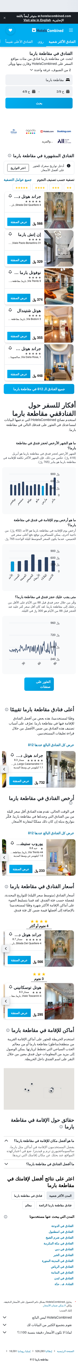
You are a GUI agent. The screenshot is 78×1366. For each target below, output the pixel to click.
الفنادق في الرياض (62, 1266)
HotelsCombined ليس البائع (52, 1317)
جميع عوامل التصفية (18, 179)
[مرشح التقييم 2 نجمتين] (69, 188)
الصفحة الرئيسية (65, 1351)
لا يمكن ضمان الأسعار (54, 1305)
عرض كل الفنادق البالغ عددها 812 (51, 744)
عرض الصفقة (19, 222)
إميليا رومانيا (24, 1351)
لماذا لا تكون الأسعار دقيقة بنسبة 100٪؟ (44, 1332)
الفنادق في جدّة (64, 1284)
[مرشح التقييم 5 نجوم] (21, 188)
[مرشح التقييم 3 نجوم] (55, 188)
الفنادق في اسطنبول (61, 1231)
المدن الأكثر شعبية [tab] (60, 1195)
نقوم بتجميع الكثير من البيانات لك (49, 1324)
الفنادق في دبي (64, 1249)
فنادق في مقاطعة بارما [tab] (28, 1195)
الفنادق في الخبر (63, 1255)
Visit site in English (37, 20)
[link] (39, 389)
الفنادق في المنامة (62, 1272)
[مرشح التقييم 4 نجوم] (40, 188)
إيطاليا (48, 1351)
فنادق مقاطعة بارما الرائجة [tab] (55, 1205)
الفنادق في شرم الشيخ (59, 1237)
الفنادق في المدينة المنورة (57, 1261)
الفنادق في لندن (63, 1278)
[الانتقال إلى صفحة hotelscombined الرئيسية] (47, 30)
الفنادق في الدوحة (62, 1226)
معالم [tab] (28, 1205)
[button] (4, 17)
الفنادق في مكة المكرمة (58, 1243)
